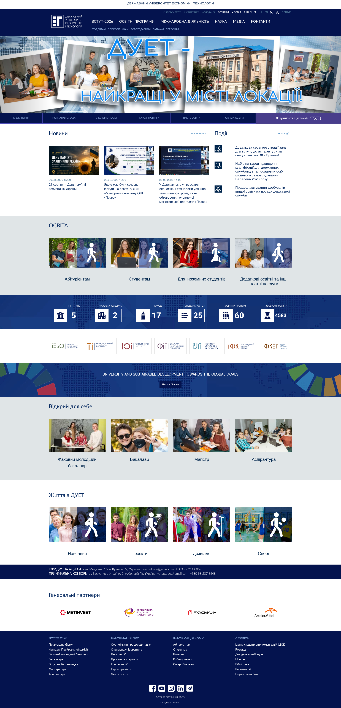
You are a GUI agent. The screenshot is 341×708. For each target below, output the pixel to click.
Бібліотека (242, 664)
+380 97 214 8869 (188, 569)
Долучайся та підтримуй (292, 118)
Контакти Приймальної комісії (68, 649)
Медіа (239, 21)
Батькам (178, 654)
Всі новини (198, 133)
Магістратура (57, 669)
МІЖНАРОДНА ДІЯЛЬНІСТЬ (185, 21)
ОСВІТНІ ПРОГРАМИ (137, 21)
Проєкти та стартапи (124, 659)
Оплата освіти (234, 118)
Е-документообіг (107, 118)
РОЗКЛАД (223, 12)
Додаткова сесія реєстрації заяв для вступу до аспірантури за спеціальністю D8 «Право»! (260, 151)
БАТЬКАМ (158, 29)
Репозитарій (243, 669)
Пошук (286, 12)
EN (266, 12)
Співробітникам (118, 29)
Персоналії (118, 654)
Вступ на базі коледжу (63, 664)
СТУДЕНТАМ (99, 29)
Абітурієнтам (181, 644)
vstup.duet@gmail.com (172, 573)
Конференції (119, 664)
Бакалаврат (56, 659)
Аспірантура (57, 674)
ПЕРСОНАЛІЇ (173, 29)
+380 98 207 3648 (203, 573)
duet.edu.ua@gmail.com (158, 569)
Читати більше (170, 384)
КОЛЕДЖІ (207, 12)
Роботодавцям (183, 659)
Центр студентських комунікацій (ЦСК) (260, 644)
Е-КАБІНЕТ (250, 12)
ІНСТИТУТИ (190, 12)
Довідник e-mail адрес (249, 654)
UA (260, 12)
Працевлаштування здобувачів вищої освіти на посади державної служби (262, 191)
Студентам (180, 649)
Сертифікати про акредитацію (131, 644)
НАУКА (221, 21)
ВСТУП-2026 (102, 21)
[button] (25, 74)
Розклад (240, 649)
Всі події (283, 133)
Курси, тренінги (149, 118)
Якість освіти (191, 118)
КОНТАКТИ (260, 21)
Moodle (236, 12)
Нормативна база (63, 118)
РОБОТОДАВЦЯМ (141, 29)
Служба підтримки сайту (170, 697)
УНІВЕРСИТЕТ (171, 12)
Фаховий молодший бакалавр (68, 654)
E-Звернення (21, 118)
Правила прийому (61, 644)
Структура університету (126, 649)
